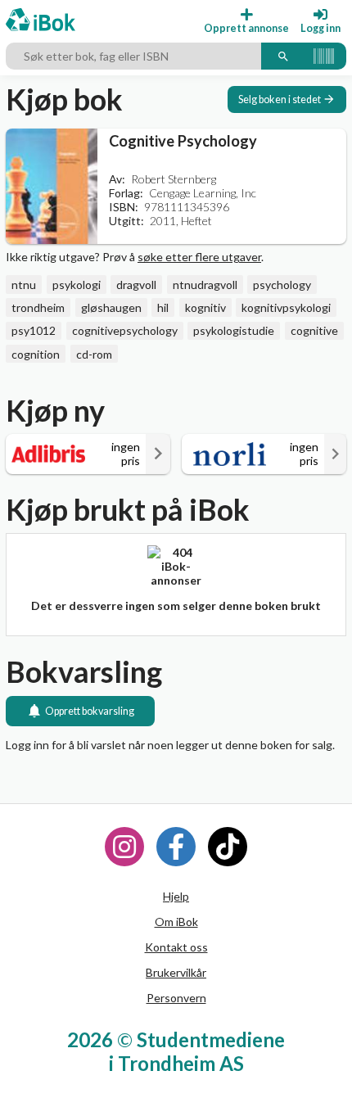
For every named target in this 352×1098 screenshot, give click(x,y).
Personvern (176, 998)
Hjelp (176, 896)
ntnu (23, 284)
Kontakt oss (176, 947)
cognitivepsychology (125, 330)
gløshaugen (111, 307)
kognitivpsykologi (286, 307)
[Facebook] (176, 846)
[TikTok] (227, 846)
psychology (282, 284)
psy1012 (33, 330)
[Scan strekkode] (323, 56)
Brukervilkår (176, 972)
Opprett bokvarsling (89, 711)
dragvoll (136, 284)
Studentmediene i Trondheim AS (197, 1051)
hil (163, 307)
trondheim (38, 307)
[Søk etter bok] (283, 56)
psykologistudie (233, 330)
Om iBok (176, 922)
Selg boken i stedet (279, 99)
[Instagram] (124, 846)
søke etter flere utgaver (199, 257)
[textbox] (133, 56)
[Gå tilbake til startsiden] (40, 21)
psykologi (76, 284)
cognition (35, 354)
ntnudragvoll (205, 284)
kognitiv (205, 307)
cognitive (314, 330)
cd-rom (94, 354)
